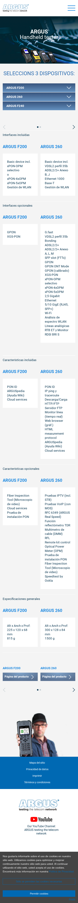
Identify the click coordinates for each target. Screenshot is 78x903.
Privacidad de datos (37, 769)
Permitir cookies (39, 893)
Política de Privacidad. (61, 871)
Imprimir (37, 775)
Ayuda (72, 899)
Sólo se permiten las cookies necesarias (39, 881)
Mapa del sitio (37, 762)
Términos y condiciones (37, 782)
